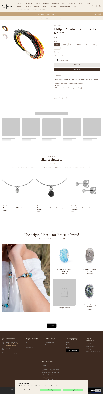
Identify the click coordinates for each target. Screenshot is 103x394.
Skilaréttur (68, 344)
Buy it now (77, 69)
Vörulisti (27, 344)
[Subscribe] (59, 365)
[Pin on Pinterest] (66, 98)
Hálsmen (71, 3)
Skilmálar (68, 347)
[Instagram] (95, 14)
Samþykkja (50, 390)
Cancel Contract (72, 350)
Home (41, 18)
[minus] (55, 55)
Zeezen (44, 6)
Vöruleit (68, 342)
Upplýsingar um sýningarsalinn (53, 344)
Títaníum (27, 6)
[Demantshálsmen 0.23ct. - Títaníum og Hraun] (51, 187)
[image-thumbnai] (5, 28)
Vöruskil (51, 326)
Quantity (56, 52)
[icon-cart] (99, 6)
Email (44, 365)
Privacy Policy (54, 385)
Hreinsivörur (42, 9)
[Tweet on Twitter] (62, 98)
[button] (77, 65)
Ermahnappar (55, 3)
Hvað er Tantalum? (90, 346)
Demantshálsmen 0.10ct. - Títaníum (15, 208)
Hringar (80, 3)
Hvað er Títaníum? (90, 344)
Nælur (88, 3)
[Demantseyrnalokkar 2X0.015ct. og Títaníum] (85, 187)
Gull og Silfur (53, 6)
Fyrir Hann (19, 3)
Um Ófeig (88, 349)
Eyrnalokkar (46, 3)
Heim (26, 342)
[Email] (98, 14)
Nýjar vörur (76, 6)
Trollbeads (36, 6)
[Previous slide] (3, 187)
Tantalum (19, 6)
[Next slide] (32, 187)
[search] (92, 6)
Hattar (64, 3)
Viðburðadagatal (49, 342)
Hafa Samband (29, 347)
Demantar (37, 3)
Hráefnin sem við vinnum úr (93, 351)
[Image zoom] (29, 45)
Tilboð (34, 9)
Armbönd (28, 3)
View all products (51, 164)
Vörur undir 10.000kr (64, 6)
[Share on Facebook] (59, 98)
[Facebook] (93, 14)
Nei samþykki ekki (73, 390)
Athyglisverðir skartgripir (23, 9)
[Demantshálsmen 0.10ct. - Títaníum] (17, 187)
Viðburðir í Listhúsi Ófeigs (47, 14)
